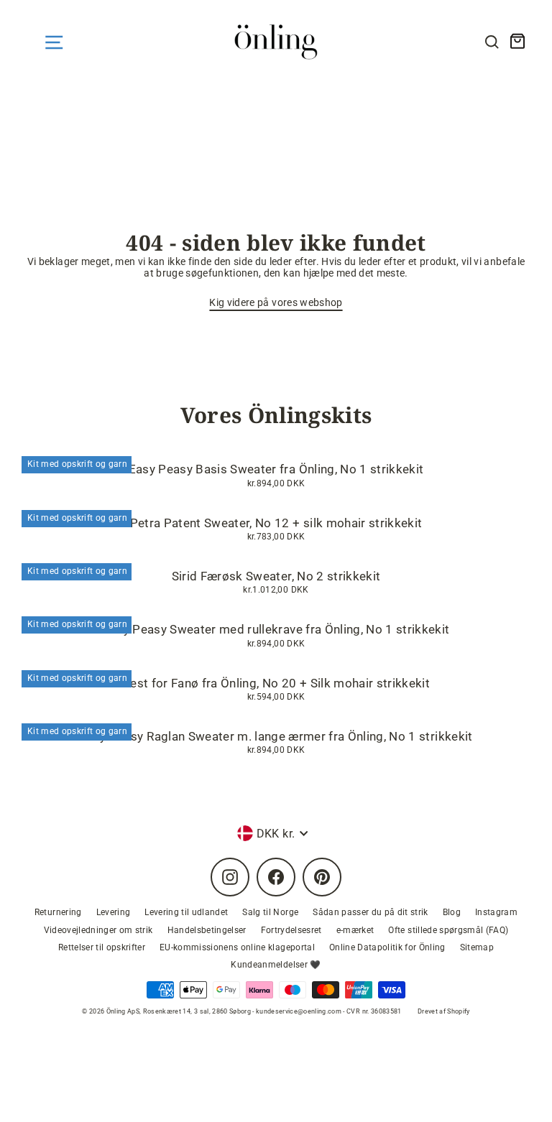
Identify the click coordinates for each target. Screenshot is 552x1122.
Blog (452, 912)
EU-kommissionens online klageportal (237, 947)
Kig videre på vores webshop (275, 302)
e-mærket (355, 930)
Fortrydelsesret (291, 930)
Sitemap (477, 947)
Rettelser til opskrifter (101, 947)
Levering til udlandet (186, 912)
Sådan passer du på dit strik (370, 912)
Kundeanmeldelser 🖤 (276, 965)
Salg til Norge (270, 912)
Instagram (496, 912)
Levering (113, 912)
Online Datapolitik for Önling (387, 947)
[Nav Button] (54, 42)
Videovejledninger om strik (98, 930)
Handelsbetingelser (207, 930)
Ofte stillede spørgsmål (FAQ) (448, 930)
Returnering (58, 912)
